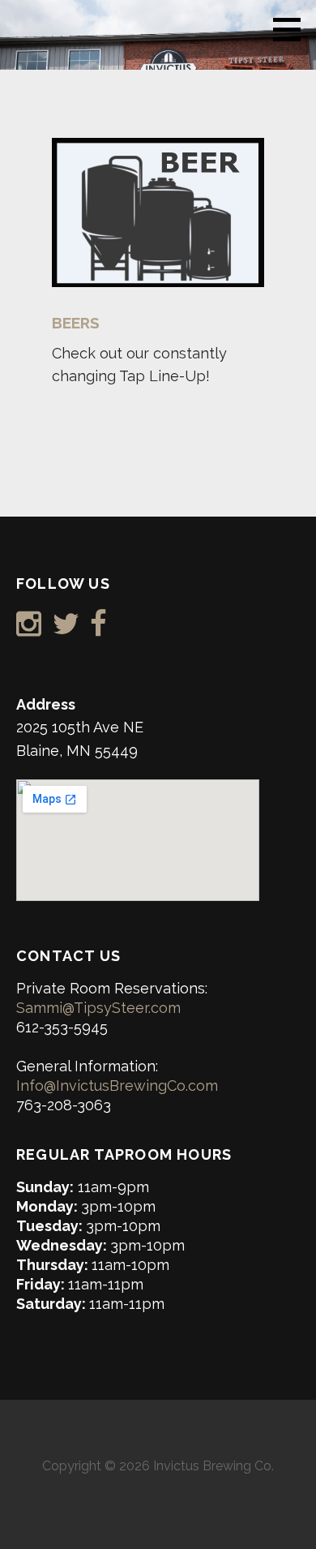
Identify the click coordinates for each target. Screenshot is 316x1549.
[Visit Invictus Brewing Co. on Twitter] (66, 628)
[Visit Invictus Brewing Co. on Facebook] (98, 628)
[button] (292, 29)
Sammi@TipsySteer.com (98, 1007)
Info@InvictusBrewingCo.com (117, 1085)
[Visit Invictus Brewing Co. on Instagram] (28, 628)
